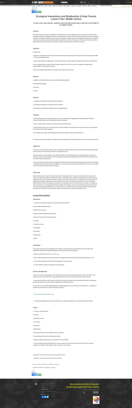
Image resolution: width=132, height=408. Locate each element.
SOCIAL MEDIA (66, 6)
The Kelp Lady (55, 254)
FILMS (45, 6)
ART (42, 6)
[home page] (39, 2)
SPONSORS (93, 6)
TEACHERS (73, 6)
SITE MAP (52, 387)
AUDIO (49, 6)
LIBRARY (60, 6)
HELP (42, 385)
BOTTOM (34, 8)
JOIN (89, 6)
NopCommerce (48, 394)
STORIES (38, 6)
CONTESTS (54, 6)
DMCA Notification (44, 389)
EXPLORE (85, 6)
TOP (33, 371)
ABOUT (33, 6)
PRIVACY (43, 387)
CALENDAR (79, 6)
